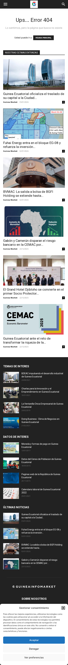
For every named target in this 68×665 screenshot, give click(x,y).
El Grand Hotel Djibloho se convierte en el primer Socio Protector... (33, 291)
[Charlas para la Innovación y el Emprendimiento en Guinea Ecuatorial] (11, 392)
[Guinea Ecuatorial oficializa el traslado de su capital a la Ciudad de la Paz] (34, 74)
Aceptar (34, 640)
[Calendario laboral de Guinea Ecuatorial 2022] (11, 493)
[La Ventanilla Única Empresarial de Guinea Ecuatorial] (11, 407)
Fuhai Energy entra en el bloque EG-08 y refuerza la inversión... (32, 145)
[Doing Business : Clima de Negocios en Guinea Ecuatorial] (11, 422)
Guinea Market (10, 102)
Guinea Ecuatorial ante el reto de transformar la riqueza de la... (27, 340)
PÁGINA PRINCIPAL (43, 38)
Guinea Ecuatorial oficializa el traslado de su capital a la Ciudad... (33, 96)
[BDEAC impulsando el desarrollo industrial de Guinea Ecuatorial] (11, 377)
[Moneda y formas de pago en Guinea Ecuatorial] (11, 447)
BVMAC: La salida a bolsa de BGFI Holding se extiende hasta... (28, 194)
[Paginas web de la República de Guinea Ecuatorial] (11, 478)
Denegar (34, 648)
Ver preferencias (34, 657)
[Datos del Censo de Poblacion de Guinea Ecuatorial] (11, 463)
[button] (63, 608)
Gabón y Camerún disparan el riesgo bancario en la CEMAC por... (29, 243)
